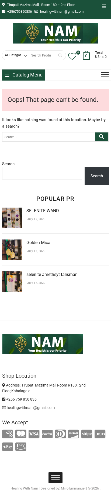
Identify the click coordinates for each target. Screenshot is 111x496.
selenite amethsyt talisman (52, 274)
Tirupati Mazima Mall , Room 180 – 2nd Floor (40, 5)
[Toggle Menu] (55, 477)
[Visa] (34, 434)
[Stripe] (86, 434)
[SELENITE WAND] (12, 210)
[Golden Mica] (12, 242)
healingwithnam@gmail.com (61, 11)
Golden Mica (38, 242)
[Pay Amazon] (20, 447)
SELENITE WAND (42, 210)
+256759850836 (19, 11)
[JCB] (100, 434)
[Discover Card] (73, 434)
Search (60, 55)
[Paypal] (47, 434)
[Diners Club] (60, 434)
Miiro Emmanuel (73, 488)
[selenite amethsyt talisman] (12, 274)
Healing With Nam (24, 488)
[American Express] (7, 434)
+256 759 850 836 (21, 399)
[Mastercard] (20, 434)
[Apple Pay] (7, 447)
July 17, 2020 (35, 219)
